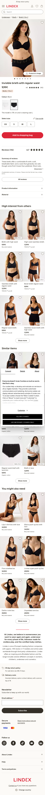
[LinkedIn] (40, 743)
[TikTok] (22, 743)
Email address (7, 698)
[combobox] (22, 12)
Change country (25, 790)
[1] (14, 78)
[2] (17, 78)
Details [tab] (22, 371)
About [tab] (37, 371)
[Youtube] (31, 743)
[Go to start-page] (12, 6)
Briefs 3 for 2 (23, 17)
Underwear (6, 17)
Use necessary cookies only (22, 422)
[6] (27, 78)
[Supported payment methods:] (22, 728)
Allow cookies (22, 417)
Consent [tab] (8, 371)
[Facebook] (13, 743)
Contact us (13, 786)
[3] (20, 78)
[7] (30, 78)
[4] (22, 78)
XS (5, 124)
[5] (25, 78)
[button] (22, 48)
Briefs (14, 17)
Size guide (39, 119)
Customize (21, 410)
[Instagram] (4, 743)
